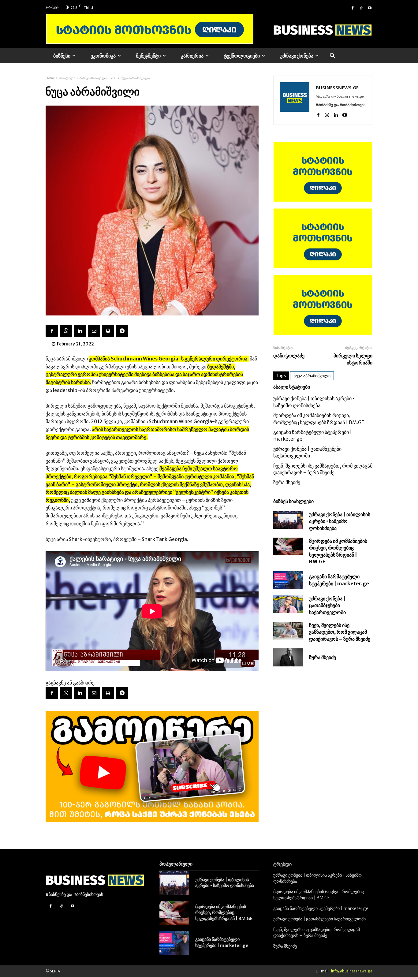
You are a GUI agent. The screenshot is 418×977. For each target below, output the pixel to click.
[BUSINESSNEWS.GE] (294, 100)
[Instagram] (327, 113)
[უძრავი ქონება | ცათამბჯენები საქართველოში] (288, 604)
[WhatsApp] (66, 331)
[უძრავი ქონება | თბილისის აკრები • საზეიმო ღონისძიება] (288, 520)
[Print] (108, 331)
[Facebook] (352, 7)
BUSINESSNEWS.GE (337, 87)
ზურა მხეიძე (286, 482)
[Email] (94, 331)
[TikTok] (361, 7)
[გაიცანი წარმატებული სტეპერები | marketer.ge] (288, 580)
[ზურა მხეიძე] (288, 657)
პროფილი (67, 78)
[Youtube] (369, 7)
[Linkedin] (80, 331)
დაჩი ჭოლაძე (288, 355)
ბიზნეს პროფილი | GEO (98, 78)
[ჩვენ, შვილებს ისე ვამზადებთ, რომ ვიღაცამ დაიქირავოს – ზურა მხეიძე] (288, 631)
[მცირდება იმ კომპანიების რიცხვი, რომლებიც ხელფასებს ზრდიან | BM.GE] (288, 546)
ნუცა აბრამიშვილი (311, 375)
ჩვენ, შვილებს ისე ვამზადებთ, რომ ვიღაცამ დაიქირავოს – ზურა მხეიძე (339, 632)
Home (50, 78)
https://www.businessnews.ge (340, 96)
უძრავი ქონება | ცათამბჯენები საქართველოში (327, 605)
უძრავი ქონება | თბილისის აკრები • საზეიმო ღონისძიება (339, 521)
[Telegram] (122, 331)
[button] (332, 56)
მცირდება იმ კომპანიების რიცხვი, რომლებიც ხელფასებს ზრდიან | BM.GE (224, 912)
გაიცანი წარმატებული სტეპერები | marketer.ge (221, 942)
